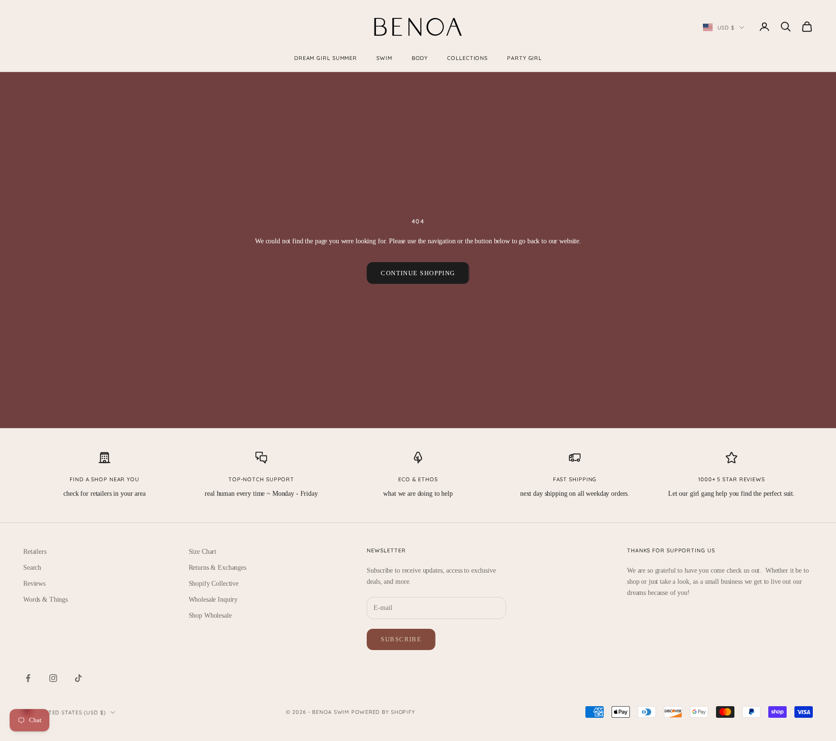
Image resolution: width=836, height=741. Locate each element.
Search (32, 567)
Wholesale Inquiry (213, 599)
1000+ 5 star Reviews (731, 479)
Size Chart (203, 551)
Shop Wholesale (210, 615)
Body (420, 58)
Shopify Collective (214, 583)
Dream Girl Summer (325, 58)
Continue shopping (418, 273)
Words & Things (45, 599)
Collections (467, 58)
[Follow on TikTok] (78, 678)
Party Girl (524, 58)
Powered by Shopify (383, 712)
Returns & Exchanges (217, 567)
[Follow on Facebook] (28, 678)
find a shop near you (104, 479)
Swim (384, 58)
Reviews (34, 583)
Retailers (34, 551)
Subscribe (401, 639)
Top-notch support (261, 479)
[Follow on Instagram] (53, 678)
